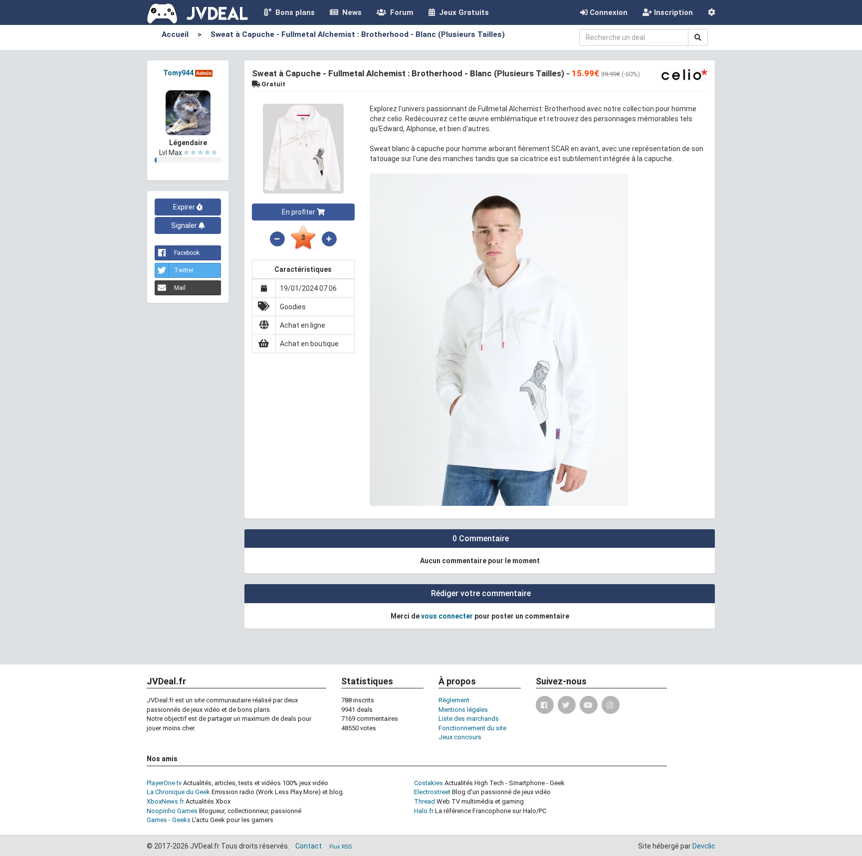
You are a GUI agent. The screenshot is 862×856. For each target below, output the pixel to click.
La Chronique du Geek (178, 792)
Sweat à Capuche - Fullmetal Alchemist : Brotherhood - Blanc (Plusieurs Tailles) (358, 34)
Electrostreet (432, 792)
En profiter (299, 212)
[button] (711, 12)
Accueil (175, 34)
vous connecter (447, 616)
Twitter (184, 270)
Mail (180, 287)
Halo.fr (423, 811)
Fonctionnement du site (472, 728)
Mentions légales (463, 709)
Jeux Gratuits (462, 12)
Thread (424, 801)
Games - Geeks (169, 820)
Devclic (703, 846)
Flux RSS (340, 847)
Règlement (453, 700)
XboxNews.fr (165, 801)
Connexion (608, 12)
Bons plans (293, 12)
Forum (400, 12)
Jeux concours (459, 737)
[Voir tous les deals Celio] (684, 74)
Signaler (185, 225)
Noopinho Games (172, 811)
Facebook (187, 252)
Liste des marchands (468, 718)
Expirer (185, 207)
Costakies (428, 783)
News (350, 12)
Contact (308, 846)
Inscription (672, 12)
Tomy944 (178, 73)
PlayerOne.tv (164, 783)
